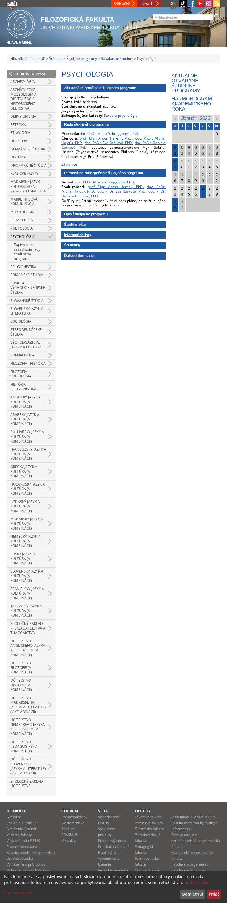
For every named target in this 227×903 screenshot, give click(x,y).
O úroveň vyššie (31, 73)
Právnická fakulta (149, 822)
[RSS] (216, 3)
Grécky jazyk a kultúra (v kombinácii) (23, 471)
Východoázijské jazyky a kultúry (25, 345)
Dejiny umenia (23, 116)
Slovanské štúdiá (27, 300)
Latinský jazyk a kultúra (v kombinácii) (25, 506)
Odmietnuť (192, 894)
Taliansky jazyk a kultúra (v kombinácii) (26, 610)
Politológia (21, 228)
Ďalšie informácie (79, 256)
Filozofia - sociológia (20, 374)
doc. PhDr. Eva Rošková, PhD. (109, 142)
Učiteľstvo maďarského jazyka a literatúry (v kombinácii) (28, 704)
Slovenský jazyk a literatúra (26, 311)
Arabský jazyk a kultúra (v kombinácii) (24, 419)
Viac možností (17, 893)
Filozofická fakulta (149, 828)
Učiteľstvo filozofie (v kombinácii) (21, 667)
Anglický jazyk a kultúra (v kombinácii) (25, 402)
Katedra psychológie (120, 115)
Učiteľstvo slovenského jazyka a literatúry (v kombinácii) (28, 766)
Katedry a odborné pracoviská (31, 852)
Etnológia (20, 132)
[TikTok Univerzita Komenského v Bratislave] (183, 3)
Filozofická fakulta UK (27, 58)
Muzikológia (22, 211)
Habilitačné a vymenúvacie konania (109, 858)
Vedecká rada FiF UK (23, 840)
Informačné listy (77, 235)
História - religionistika (23, 387)
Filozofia (18, 140)
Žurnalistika (22, 355)
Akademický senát (21, 828)
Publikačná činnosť (113, 846)
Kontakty (68, 840)
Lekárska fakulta (148, 816)
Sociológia (20, 321)
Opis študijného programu (86, 214)
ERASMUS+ (70, 834)
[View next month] (216, 118)
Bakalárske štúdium (117, 58)
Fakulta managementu (189, 864)
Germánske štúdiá (27, 149)
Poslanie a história (22, 822)
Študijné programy (82, 58)
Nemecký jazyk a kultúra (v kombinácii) (25, 541)
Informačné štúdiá (28, 165)
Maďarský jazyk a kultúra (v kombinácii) (26, 523)
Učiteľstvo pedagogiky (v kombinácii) (23, 746)
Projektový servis (112, 840)
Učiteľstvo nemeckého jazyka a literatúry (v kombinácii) (27, 726)
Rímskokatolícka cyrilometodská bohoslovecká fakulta (195, 840)
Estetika (18, 124)
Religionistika (23, 266)
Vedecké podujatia (113, 870)
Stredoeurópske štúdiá (26, 332)
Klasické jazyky (24, 173)
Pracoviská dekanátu (23, 846)
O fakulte (16, 811)
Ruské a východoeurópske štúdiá (27, 288)
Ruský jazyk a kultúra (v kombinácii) (22, 558)
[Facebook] (191, 3)
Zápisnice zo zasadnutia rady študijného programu (27, 251)
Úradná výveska (20, 858)
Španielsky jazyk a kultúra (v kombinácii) (27, 593)
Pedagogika (21, 219)
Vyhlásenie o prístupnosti (27, 864)
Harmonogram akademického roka (191, 104)
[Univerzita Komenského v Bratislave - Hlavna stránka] (21, 23)
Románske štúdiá (26, 274)
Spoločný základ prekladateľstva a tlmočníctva (28, 628)
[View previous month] (175, 118)
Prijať (214, 894)
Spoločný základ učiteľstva (26, 784)
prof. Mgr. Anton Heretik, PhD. (106, 138)
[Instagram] (208, 3)
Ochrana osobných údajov (28, 870)
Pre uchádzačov (74, 816)
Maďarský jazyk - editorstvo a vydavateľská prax (28, 186)
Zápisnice (69, 164)
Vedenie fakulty (19, 834)
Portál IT (147, 3)
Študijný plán (75, 224)
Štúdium (56, 58)
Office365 (122, 3)
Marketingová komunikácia (24, 201)
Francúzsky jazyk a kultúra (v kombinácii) (28, 454)
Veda (103, 811)
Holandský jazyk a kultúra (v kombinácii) (27, 489)
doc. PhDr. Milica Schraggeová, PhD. (109, 133)
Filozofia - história (28, 363)
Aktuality (14, 816)
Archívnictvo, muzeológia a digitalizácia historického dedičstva (23, 99)
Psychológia (22, 236)
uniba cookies (198, 882)
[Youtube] (200, 3)
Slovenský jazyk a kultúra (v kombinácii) (26, 576)
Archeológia (22, 81)
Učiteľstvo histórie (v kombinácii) (21, 685)
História (18, 157)
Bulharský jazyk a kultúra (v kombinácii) (27, 436)
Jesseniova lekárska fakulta (193, 816)
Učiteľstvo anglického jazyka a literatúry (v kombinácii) (27, 647)
